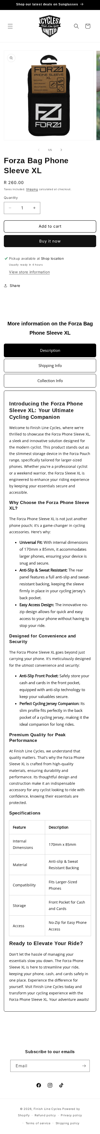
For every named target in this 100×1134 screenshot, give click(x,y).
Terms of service (38, 1123)
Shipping (32, 189)
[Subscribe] (83, 1066)
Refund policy (45, 1115)
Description (50, 350)
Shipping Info (50, 365)
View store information (29, 272)
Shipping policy (68, 1123)
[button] (10, 26)
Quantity (11, 198)
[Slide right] (61, 150)
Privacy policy (71, 1115)
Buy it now (50, 241)
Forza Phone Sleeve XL (70, 434)
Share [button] (15, 285)
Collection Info (50, 380)
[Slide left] (38, 150)
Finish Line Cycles (48, 1109)
